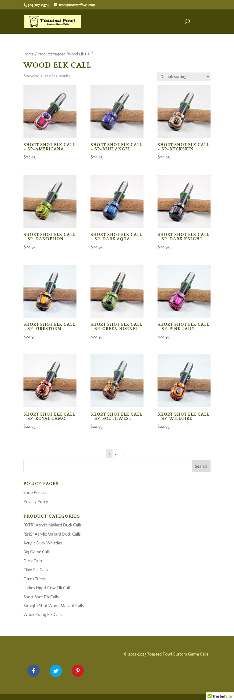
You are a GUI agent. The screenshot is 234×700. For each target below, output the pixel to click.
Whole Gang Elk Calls (42, 614)
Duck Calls (32, 561)
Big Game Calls (37, 551)
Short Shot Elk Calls (41, 597)
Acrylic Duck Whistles (42, 543)
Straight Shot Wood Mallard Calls (53, 605)
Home (28, 54)
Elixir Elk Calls (35, 569)
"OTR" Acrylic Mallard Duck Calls (52, 525)
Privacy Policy (35, 501)
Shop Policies (35, 492)
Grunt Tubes (34, 579)
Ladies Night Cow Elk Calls (47, 587)
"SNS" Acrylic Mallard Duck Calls (52, 534)
